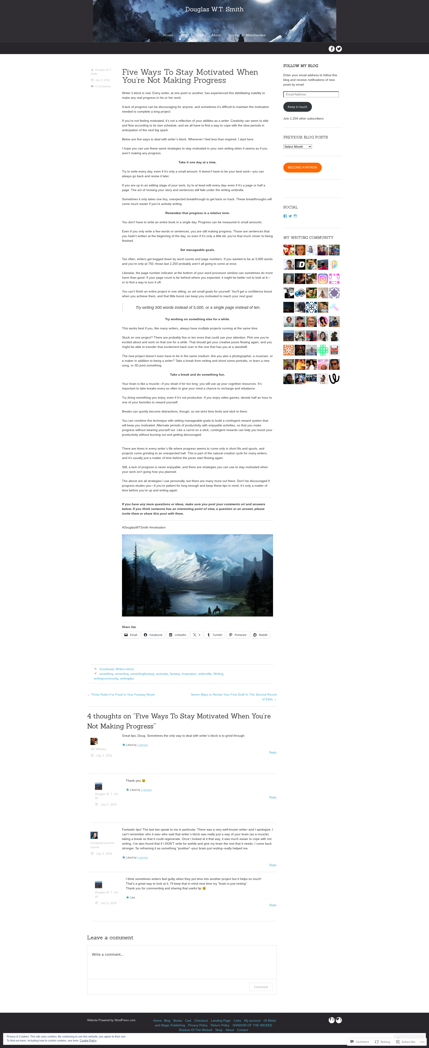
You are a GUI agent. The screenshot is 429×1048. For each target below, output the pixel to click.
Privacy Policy (198, 1025)
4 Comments (103, 86)
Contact (242, 1030)
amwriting (122, 674)
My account (252, 1020)
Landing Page (221, 1020)
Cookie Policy (88, 1040)
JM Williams (98, 749)
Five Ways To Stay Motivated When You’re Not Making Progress (190, 76)
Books (233, 35)
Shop (219, 1030)
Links (199, 35)
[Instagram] (295, 216)
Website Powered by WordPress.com (111, 1020)
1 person (142, 745)
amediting (106, 674)
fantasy (175, 674)
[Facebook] (285, 216)
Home (168, 35)
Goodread (106, 669)
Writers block (125, 669)
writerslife (205, 674)
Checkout (201, 1020)
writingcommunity (106, 678)
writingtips (127, 678)
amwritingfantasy (142, 674)
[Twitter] (290, 216)
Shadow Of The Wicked (195, 1030)
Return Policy (220, 1025)
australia (162, 674)
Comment (261, 987)
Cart (188, 1020)
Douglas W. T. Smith (101, 72)
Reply (273, 752)
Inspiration (189, 674)
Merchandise (256, 35)
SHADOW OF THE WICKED (252, 1025)
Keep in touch (297, 107)
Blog (184, 35)
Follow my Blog (300, 65)
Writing (218, 674)
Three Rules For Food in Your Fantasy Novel (121, 694)
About (216, 35)
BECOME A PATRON (302, 167)
